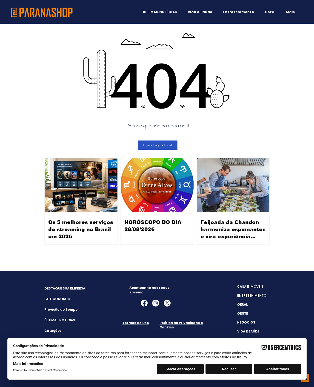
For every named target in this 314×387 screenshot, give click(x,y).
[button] (292, 12)
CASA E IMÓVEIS (250, 286)
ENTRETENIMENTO (251, 295)
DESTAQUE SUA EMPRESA (56, 288)
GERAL (242, 304)
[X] (167, 303)
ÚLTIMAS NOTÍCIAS (56, 320)
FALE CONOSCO (56, 299)
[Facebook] (144, 303)
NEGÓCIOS (246, 322)
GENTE (242, 313)
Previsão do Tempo (56, 309)
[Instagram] (155, 303)
